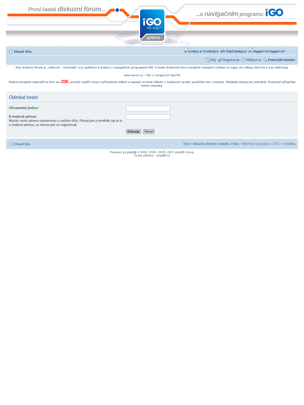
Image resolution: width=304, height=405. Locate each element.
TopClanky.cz (236, 51)
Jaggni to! (277, 51)
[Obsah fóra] (10, 6)
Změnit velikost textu (290, 50)
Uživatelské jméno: (24, 108)
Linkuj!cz (211, 51)
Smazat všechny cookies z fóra (215, 143)
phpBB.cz (163, 155)
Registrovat (231, 60)
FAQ (213, 60)
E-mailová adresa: (23, 116)
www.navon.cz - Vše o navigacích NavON (152, 75)
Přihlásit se (254, 60)
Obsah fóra (22, 51)
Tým (186, 143)
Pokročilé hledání (281, 60)
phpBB (132, 152)
